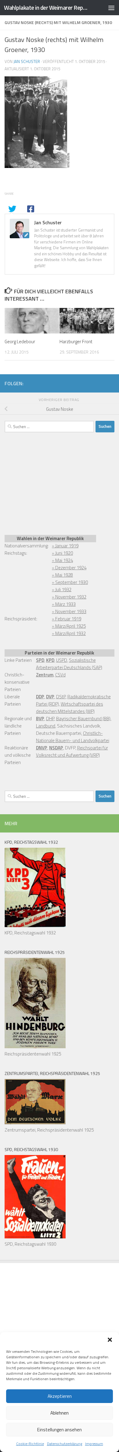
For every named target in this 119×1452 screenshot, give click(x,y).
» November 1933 (69, 611)
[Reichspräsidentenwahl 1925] (35, 1046)
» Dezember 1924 (69, 567)
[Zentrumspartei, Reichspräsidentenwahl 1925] (35, 1122)
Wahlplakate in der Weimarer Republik (47, 7)
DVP (50, 696)
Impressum (94, 1444)
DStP (61, 696)
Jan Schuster (26, 61)
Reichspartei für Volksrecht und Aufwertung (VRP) (72, 751)
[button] (110, 1340)
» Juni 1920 (62, 553)
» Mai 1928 (62, 574)
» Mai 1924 (62, 560)
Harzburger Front (76, 341)
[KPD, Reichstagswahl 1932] (35, 925)
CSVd (60, 674)
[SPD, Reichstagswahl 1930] (35, 1236)
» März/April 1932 (69, 633)
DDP (40, 696)
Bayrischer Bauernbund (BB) (83, 718)
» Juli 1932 (61, 589)
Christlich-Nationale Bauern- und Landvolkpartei (72, 737)
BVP (40, 718)
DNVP (41, 747)
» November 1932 (69, 596)
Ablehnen (59, 1412)
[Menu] (111, 7)
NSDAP (56, 747)
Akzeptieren (60, 1396)
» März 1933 (64, 604)
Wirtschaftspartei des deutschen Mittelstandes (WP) (69, 707)
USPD (61, 660)
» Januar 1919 (65, 545)
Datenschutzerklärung (64, 1444)
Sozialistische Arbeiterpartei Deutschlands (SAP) (69, 664)
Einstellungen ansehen (59, 1429)
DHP (50, 718)
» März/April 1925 (69, 626)
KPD (50, 660)
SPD (40, 660)
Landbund (45, 725)
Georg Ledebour (20, 341)
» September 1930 (70, 582)
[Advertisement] (50, 483)
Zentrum (44, 674)
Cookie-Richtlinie (30, 1444)
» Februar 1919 (66, 618)
